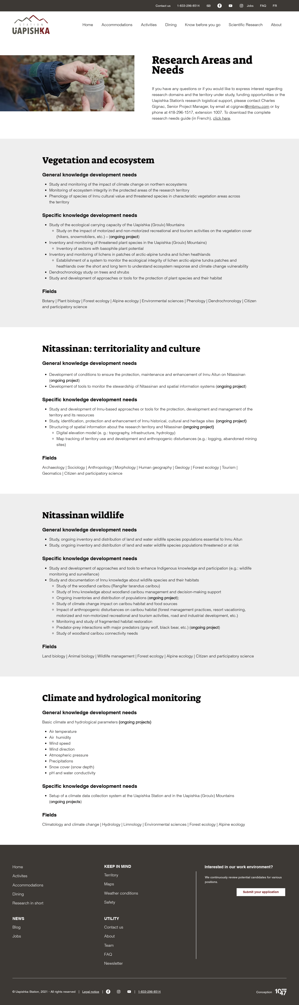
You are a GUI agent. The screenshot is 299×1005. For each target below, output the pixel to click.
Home (17, 866)
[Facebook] (219, 6)
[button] (203, 25)
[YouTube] (230, 6)
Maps (109, 883)
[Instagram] (241, 6)
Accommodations (27, 885)
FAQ (108, 954)
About (109, 936)
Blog (16, 927)
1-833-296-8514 (149, 991)
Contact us (113, 927)
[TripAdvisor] (208, 6)
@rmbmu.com (257, 106)
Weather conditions (121, 893)
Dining (18, 894)
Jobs (16, 936)
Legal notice (90, 991)
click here (221, 118)
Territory (111, 874)
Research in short (27, 903)
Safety (109, 902)
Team (109, 945)
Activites (19, 875)
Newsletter (113, 963)
